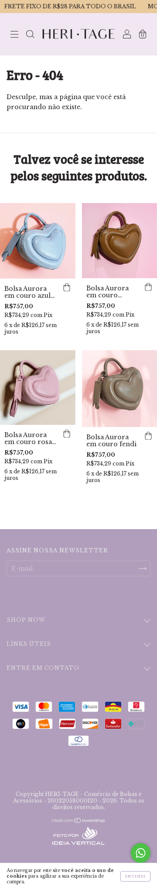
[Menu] (14, 35)
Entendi (135, 876)
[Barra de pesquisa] (30, 35)
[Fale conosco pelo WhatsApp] (140, 853)
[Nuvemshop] (78, 821)
